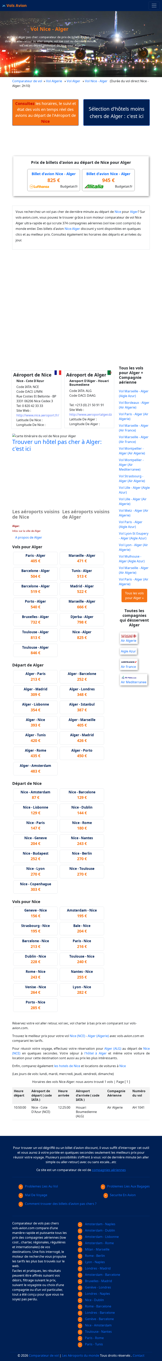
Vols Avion (16, 5)
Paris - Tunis (93, 1344)
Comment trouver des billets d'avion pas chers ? (60, 1203)
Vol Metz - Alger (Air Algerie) (133, 512)
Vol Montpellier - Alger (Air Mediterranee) (131, 465)
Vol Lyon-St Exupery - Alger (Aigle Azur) (133, 535)
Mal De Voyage (36, 1195)
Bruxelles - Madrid (98, 1281)
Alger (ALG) (112, 1048)
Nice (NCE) (77, 1036)
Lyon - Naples (94, 1262)
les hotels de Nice (67, 1066)
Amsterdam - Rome (99, 1243)
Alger (134, 212)
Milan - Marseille (96, 1249)
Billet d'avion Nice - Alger (54, 173)
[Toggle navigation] (154, 5)
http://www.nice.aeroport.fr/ (37, 415)
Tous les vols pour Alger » (134, 595)
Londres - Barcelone (99, 1312)
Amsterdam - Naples (99, 1224)
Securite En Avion (123, 1195)
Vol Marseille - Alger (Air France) (134, 427)
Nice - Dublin (94, 1300)
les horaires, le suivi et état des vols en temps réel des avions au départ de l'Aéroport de (45, 112)
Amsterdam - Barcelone (102, 1274)
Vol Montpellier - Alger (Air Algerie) (132, 450)
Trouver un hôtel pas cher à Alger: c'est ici (57, 445)
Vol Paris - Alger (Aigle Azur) (130, 524)
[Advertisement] (84, 144)
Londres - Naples (97, 1293)
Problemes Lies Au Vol (41, 1186)
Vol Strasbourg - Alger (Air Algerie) (132, 478)
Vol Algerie (54, 81)
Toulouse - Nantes (98, 1331)
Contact (138, 1355)
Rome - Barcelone (97, 1306)
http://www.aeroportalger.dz (90, 414)
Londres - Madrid (97, 1268)
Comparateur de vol (27, 81)
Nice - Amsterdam (98, 1325)
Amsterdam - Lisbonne (101, 1237)
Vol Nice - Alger (96, 81)
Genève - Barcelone (99, 1319)
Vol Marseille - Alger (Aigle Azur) (134, 393)
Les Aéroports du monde (80, 1355)
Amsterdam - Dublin (99, 1230)
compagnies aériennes (109, 1170)
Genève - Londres (97, 1287)
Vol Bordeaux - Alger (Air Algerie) (134, 405)
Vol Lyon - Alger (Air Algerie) (133, 547)
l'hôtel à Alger (95, 1053)
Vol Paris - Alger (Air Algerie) (133, 416)
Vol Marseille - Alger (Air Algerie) (134, 570)
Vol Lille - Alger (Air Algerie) (133, 501)
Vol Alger (73, 81)
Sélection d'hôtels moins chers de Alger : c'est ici (116, 112)
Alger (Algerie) (98, 1036)
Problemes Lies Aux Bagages (128, 1186)
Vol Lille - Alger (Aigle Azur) (134, 490)
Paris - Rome (94, 1338)
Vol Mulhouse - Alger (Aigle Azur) (132, 558)
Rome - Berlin (94, 1255)
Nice (118, 212)
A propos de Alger (28, 537)
